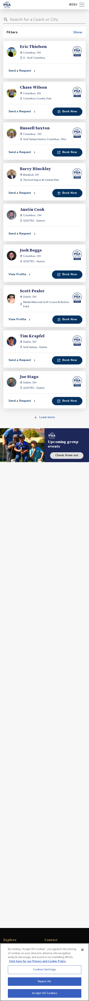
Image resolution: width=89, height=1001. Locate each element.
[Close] (82, 949)
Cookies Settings (44, 969)
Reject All (44, 981)
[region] (44, 972)
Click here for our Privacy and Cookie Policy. (37, 961)
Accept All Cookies (44, 993)
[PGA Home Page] (7, 4)
